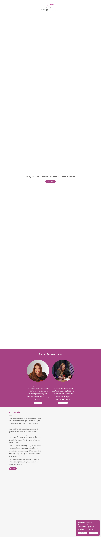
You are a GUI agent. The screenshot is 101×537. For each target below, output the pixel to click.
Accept (93, 532)
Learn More (38, 402)
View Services (63, 402)
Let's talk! (12, 468)
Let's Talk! (50, 181)
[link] (50, 1)
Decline (82, 532)
